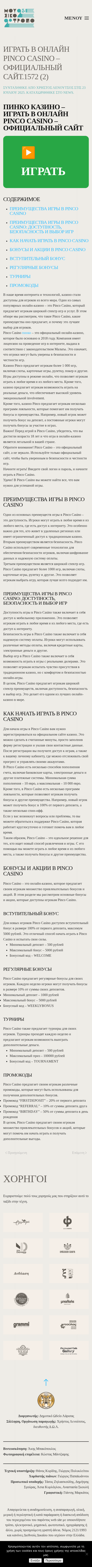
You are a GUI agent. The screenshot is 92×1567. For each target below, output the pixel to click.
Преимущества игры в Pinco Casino (44, 211)
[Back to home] (19, 18)
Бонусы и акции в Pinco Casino (47, 249)
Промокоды (24, 285)
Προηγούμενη (17, 1152)
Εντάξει (35, 1560)
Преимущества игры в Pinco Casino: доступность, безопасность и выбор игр (44, 227)
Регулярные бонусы (34, 267)
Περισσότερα (53, 1560)
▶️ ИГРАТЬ (43, 161)
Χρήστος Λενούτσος (54, 87)
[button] (76, 18)
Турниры (20, 276)
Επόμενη (78, 1152)
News (68, 92)
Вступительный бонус (37, 258)
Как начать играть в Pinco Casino (49, 240)
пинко (26, 333)
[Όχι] (87, 1554)
